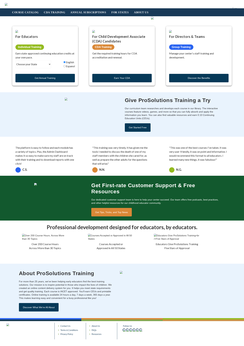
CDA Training (103, 47)
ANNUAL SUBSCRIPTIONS (88, 12)
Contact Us (65, 326)
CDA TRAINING (54, 12)
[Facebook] (124, 330)
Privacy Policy (66, 334)
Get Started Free (138, 127)
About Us (96, 326)
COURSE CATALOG (25, 12)
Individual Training (29, 47)
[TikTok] (140, 330)
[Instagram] (127, 330)
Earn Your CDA (122, 78)
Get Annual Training (45, 78)
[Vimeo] (134, 330)
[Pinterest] (137, 330)
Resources (96, 334)
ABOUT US (141, 12)
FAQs (94, 330)
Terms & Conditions (69, 330)
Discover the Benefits (199, 78)
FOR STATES (120, 12)
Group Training (181, 47)
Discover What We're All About (39, 307)
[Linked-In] (130, 330)
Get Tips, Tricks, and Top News (111, 212)
